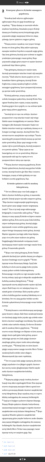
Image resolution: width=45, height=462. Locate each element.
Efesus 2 (22, 2)
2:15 (5, 446)
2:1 (5, 442)
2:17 (5, 454)
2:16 (5, 450)
